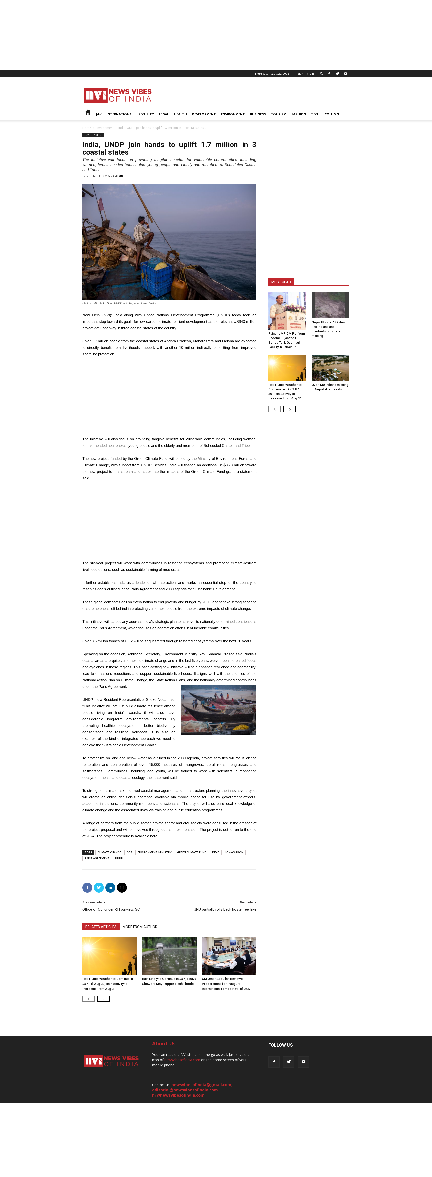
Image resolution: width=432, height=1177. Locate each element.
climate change (109, 852)
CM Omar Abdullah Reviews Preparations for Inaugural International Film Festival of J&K (226, 984)
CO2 (129, 852)
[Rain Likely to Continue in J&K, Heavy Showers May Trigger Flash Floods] (169, 956)
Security (146, 114)
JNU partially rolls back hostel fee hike (225, 909)
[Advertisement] (150, 35)
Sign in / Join (306, 73)
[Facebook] (329, 73)
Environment (233, 114)
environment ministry (155, 852)
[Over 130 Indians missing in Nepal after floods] (331, 368)
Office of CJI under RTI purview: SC (111, 909)
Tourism (278, 114)
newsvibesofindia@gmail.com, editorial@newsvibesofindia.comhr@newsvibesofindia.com (192, 1090)
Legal (164, 114)
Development (204, 114)
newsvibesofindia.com (182, 1059)
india (216, 852)
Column (332, 114)
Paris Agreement (97, 858)
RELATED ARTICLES (101, 927)
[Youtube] (346, 73)
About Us (164, 1043)
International (120, 114)
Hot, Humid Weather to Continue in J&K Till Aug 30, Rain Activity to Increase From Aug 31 (107, 984)
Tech (315, 114)
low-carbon (234, 852)
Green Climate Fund (192, 852)
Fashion (299, 114)
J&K (99, 114)
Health (180, 114)
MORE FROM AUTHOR (140, 927)
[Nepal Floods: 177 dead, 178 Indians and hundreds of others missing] (331, 305)
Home (86, 128)
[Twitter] (337, 73)
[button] (322, 73)
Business (258, 114)
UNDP (119, 858)
